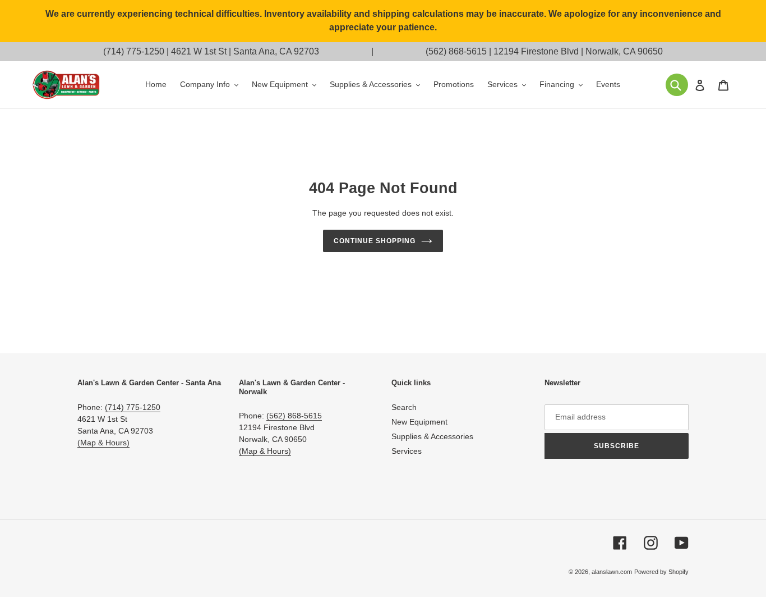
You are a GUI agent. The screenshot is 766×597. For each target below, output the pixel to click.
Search (404, 407)
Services (406, 450)
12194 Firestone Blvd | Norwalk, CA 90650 (578, 51)
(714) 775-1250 (133, 51)
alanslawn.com (612, 571)
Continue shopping (374, 241)
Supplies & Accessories (432, 436)
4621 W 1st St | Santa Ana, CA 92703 (245, 51)
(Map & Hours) (103, 442)
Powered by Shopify (661, 571)
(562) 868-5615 (456, 51)
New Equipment (419, 421)
